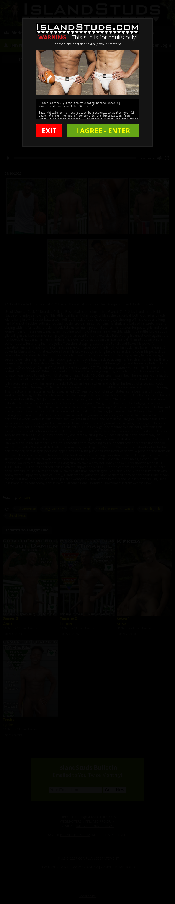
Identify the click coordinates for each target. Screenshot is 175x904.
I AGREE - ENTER (103, 130)
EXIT (49, 130)
